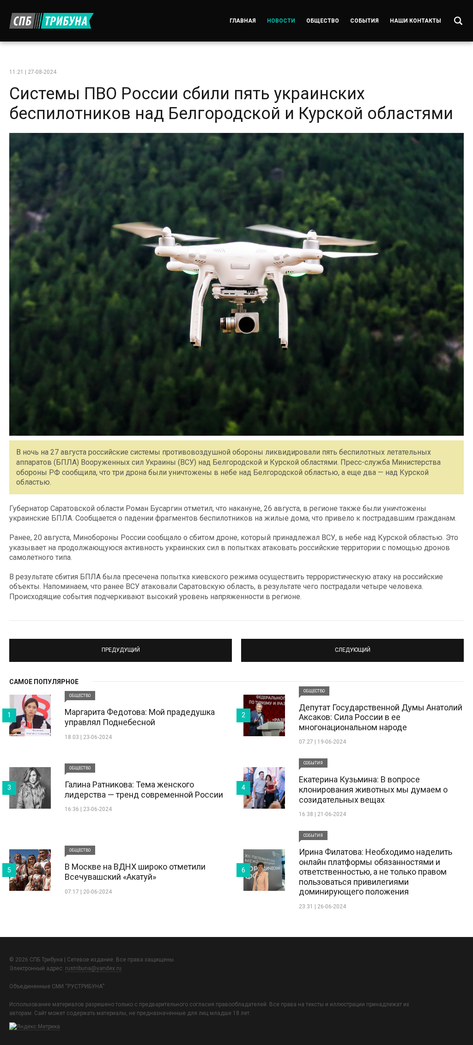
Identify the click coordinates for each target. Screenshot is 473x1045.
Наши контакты (415, 21)
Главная (243, 21)
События (364, 21)
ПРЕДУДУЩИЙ (121, 646)
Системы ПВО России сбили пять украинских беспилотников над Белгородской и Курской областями (231, 103)
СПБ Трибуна (51, 21)
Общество (322, 21)
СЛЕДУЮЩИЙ (352, 646)
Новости (281, 21)
